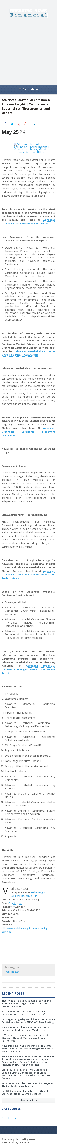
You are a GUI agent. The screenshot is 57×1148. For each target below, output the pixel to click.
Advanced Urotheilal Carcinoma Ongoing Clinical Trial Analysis (28, 353)
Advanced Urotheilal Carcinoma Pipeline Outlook (28, 221)
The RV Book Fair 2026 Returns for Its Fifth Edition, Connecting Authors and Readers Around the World (26, 1003)
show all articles (28, 1100)
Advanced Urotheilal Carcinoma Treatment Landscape (28, 431)
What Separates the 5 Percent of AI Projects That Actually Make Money (27, 1085)
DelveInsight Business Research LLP (27, 894)
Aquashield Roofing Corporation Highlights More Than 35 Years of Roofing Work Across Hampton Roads (27, 1048)
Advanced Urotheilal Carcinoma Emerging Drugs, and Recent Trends (28, 669)
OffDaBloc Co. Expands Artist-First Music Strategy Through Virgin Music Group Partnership (25, 1038)
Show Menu (30, 89)
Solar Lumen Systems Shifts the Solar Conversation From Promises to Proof (23, 1013)
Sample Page (47, 1139)
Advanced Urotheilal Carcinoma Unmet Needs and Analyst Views (28, 574)
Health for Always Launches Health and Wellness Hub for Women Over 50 (25, 1092)
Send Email (15, 902)
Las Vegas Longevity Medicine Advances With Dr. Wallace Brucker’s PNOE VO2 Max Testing (28, 1021)
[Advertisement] (28, 51)
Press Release (12, 971)
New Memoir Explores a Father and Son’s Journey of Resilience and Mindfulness (25, 1028)
